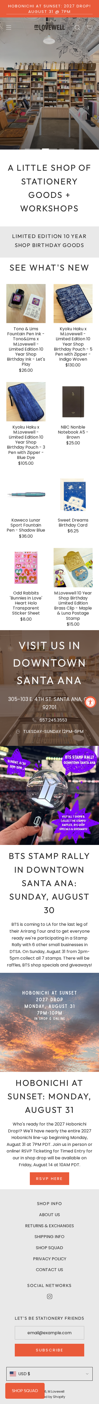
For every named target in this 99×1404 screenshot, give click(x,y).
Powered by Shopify (49, 1396)
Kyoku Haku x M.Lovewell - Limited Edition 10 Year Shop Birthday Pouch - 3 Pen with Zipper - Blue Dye (26, 442)
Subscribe (49, 1350)
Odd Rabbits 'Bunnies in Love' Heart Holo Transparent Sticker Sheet (26, 603)
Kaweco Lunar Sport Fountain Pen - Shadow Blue (26, 525)
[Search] (77, 27)
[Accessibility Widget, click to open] (90, 702)
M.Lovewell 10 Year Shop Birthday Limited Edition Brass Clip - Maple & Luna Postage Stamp (73, 606)
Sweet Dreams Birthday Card (73, 523)
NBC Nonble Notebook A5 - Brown (73, 432)
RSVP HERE (49, 1178)
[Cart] (89, 27)
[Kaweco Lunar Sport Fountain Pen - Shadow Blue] (26, 495)
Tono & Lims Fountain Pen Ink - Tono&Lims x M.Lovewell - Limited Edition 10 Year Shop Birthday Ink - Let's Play (26, 346)
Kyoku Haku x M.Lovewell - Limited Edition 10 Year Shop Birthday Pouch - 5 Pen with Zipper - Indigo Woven (73, 344)
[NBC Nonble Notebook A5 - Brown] (73, 401)
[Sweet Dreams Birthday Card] (73, 495)
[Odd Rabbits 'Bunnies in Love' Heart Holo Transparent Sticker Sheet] (26, 567)
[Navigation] (8, 27)
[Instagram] (49, 1296)
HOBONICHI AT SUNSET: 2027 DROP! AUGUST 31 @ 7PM (49, 8)
